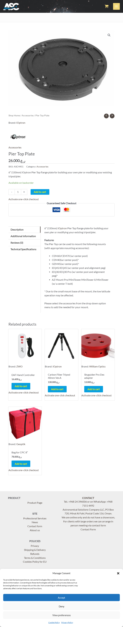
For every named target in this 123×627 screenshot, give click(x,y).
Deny (61, 606)
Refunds (34, 553)
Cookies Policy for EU (35, 561)
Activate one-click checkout (23, 199)
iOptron (20, 122)
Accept (61, 597)
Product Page (34, 502)
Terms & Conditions (35, 557)
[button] (118, 573)
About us (35, 530)
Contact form (34, 526)
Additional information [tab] (23, 236)
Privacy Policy (67, 622)
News (35, 522)
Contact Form (88, 529)
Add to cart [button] (21, 386)
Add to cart (40, 191)
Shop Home (14, 115)
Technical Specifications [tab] (23, 249)
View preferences (61, 615)
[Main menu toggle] (116, 6)
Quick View (25, 367)
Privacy (35, 545)
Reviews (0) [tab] (17, 242)
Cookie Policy (54, 622)
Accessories (28, 115)
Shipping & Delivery (35, 549)
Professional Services (34, 518)
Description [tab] (17, 229)
